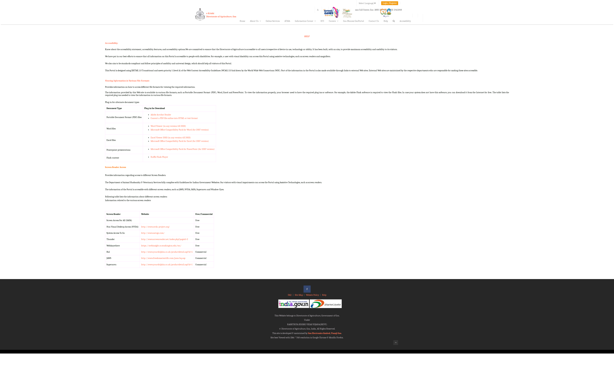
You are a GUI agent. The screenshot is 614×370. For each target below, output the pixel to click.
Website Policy (312, 295)
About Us (254, 21)
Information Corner (304, 21)
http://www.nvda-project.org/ (155, 226)
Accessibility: (111, 43)
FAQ (290, 295)
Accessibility (405, 21)
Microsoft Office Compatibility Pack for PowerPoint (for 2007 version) (183, 149)
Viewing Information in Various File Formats (127, 80)
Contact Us (374, 21)
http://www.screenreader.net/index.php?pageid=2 (164, 239)
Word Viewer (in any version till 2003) (168, 126)
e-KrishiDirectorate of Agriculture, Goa (221, 15)
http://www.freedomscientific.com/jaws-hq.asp (163, 258)
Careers (332, 21)
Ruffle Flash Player (159, 157)
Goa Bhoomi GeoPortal (353, 21)
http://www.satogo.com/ (153, 233)
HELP (307, 36)
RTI (322, 21)
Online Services (273, 21)
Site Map (299, 295)
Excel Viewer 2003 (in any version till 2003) (171, 137)
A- (318, 9)
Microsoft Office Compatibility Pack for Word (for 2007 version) (180, 129)
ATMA (287, 21)
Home (242, 21)
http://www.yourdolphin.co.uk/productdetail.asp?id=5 (167, 252)
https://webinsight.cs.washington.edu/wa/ (161, 245)
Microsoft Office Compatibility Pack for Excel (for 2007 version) (180, 141)
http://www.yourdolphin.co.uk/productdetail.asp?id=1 (166, 264)
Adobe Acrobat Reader (161, 114)
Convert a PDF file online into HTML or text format (174, 118)
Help (386, 21)
